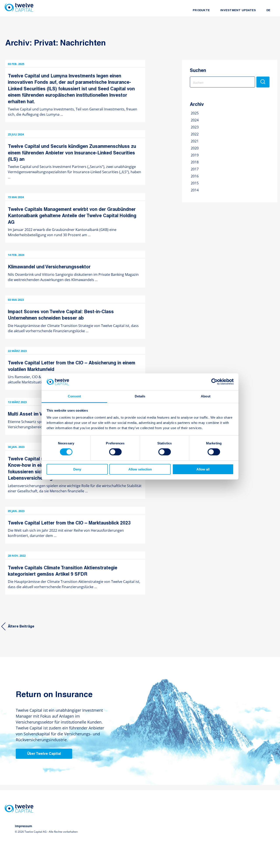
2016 (195, 176)
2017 (195, 169)
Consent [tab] (74, 396)
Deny (77, 469)
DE (268, 10)
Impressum (23, 826)
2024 (195, 120)
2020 (195, 148)
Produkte (201, 10)
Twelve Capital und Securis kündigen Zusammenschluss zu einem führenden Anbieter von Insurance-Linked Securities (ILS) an (72, 153)
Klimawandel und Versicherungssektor (49, 267)
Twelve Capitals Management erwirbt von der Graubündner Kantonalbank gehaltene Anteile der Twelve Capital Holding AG (72, 216)
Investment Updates (238, 10)
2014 (195, 190)
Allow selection (140, 469)
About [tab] (205, 396)
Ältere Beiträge (21, 626)
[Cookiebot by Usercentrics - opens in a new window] (214, 381)
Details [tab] (140, 396)
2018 (195, 162)
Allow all (203, 469)
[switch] (115, 451)
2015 (195, 183)
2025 (195, 113)
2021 (195, 141)
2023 (195, 127)
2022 (195, 134)
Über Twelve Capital (44, 753)
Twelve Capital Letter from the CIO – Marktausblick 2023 (69, 523)
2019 (195, 155)
